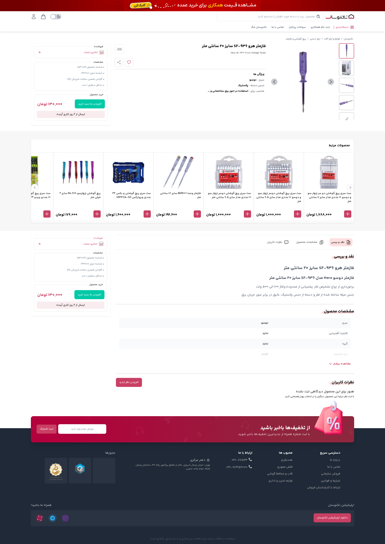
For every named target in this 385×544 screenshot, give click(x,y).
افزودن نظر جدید (129, 382)
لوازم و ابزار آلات (332, 39)
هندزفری (287, 460)
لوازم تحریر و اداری (280, 481)
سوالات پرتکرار (297, 27)
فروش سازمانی (330, 474)
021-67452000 (236, 467)
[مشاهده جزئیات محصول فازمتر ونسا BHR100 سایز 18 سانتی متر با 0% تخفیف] (178, 207)
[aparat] (40, 518)
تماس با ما (278, 27)
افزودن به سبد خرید (90, 104)
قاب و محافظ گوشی (280, 474)
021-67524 (239, 460)
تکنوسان (348, 39)
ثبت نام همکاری (320, 27)
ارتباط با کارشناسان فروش (323, 487)
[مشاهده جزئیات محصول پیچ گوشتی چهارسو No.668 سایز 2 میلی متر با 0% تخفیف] (78, 207)
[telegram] (53, 518)
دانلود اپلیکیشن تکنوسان (332, 518)
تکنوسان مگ (259, 27)
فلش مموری (285, 467)
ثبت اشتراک (46, 429)
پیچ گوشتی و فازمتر (296, 39)
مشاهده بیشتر (342, 364)
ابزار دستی (315, 39)
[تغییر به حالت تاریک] (55, 16)
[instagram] (65, 518)
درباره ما (335, 460)
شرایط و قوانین (330, 481)
